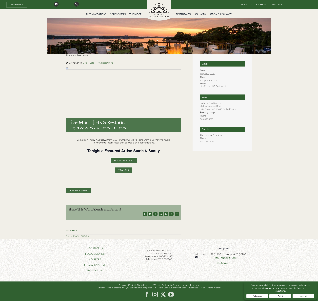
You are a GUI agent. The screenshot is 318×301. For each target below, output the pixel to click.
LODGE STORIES (96, 254)
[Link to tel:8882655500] (76, 4)
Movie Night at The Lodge (226, 257)
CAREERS (96, 259)
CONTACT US (96, 248)
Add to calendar (78, 190)
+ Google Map (208, 112)
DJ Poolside (72, 230)
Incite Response (192, 285)
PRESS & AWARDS (95, 264)
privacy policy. (215, 288)
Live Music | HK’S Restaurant (213, 86)
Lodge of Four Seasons (210, 103)
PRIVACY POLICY (96, 270)
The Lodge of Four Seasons (212, 135)
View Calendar (222, 263)
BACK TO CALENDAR (77, 236)
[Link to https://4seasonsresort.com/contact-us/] (56, 4)
